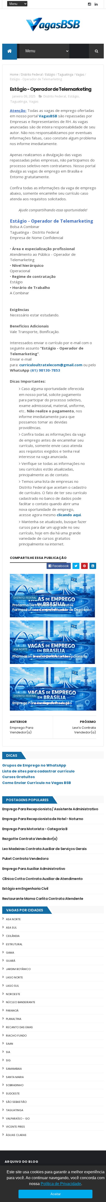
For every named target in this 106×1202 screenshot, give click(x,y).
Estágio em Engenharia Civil (25, 888)
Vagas (80, 74)
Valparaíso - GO (18, 1119)
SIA (8, 1052)
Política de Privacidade (61, 1184)
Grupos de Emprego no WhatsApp (34, 765)
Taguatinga (65, 74)
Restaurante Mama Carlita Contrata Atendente (42, 898)
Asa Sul (11, 928)
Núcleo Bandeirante (20, 1002)
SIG (8, 1060)
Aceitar (56, 1194)
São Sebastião (16, 1102)
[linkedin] (96, 4)
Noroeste (13, 994)
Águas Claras (16, 1135)
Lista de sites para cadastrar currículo (38, 771)
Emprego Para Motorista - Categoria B (35, 828)
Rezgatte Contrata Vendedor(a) (30, 838)
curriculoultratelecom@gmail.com (50, 364)
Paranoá (12, 1011)
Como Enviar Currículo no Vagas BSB (36, 782)
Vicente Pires (15, 1127)
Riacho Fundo (16, 1036)
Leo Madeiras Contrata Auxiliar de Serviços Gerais (44, 848)
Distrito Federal (32, 74)
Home (14, 74)
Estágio (50, 74)
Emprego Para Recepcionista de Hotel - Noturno (42, 818)
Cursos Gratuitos (18, 776)
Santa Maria (15, 1077)
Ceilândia (12, 936)
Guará (10, 961)
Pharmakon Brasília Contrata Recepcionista (49, 656)
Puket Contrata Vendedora (25, 858)
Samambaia (14, 1069)
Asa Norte (20, 649)
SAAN (9, 1044)
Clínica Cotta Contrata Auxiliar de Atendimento (42, 878)
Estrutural (14, 944)
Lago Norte (14, 977)
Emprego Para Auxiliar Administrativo (33, 868)
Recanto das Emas (19, 1027)
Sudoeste (13, 1093)
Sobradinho (14, 1085)
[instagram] (89, 4)
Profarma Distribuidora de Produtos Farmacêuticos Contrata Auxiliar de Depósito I (51, 607)
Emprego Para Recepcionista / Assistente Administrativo (50, 809)
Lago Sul (12, 986)
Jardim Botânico (18, 969)
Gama (10, 953)
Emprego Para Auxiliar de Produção (42, 703)
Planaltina (13, 1019)
